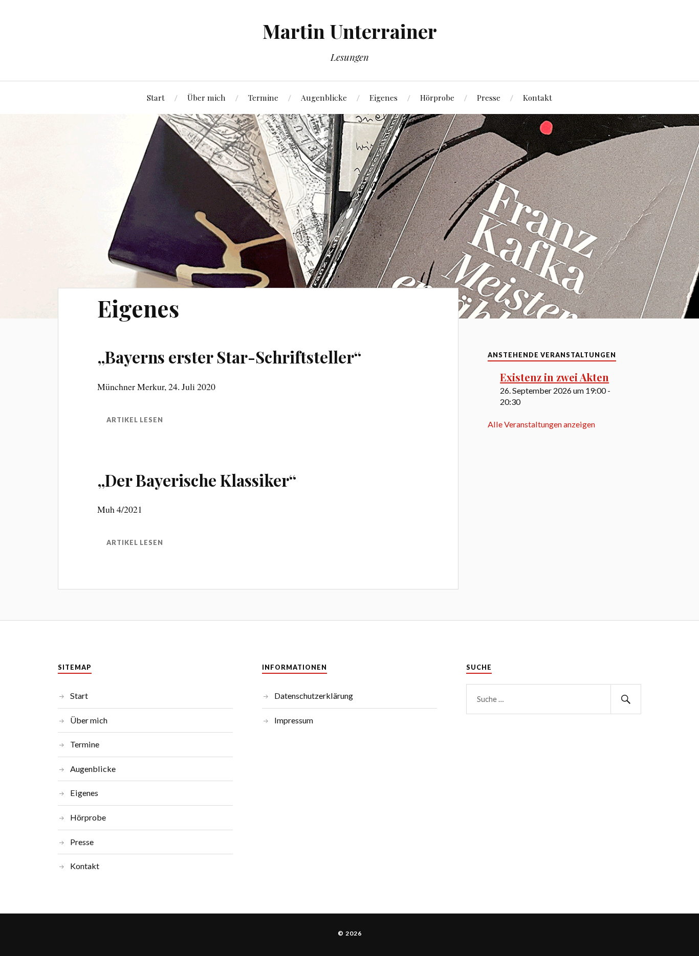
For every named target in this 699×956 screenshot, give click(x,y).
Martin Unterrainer (350, 31)
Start (156, 97)
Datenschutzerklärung (313, 695)
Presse (488, 97)
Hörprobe (437, 97)
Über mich (206, 97)
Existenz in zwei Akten (554, 377)
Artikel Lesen (134, 542)
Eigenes (383, 97)
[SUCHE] (625, 699)
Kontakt (537, 97)
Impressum (293, 720)
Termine (263, 97)
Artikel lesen (134, 420)
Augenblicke (324, 97)
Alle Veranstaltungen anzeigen (541, 424)
